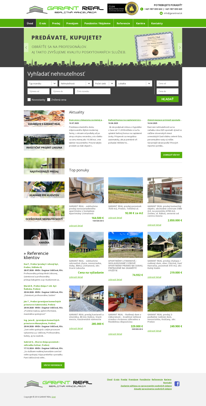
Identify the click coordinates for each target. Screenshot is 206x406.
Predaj (56, 23)
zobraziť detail (76, 225)
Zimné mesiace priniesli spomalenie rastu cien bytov (164, 120)
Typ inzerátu (35, 83)
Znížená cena (58, 99)
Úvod (30, 23)
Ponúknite (145, 379)
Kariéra (140, 23)
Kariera (167, 379)
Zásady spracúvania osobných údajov (153, 388)
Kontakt (167, 382)
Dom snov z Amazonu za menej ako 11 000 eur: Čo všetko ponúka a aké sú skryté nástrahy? (86, 120)
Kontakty (157, 23)
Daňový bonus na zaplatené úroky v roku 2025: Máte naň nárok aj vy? (125, 120)
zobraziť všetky (171, 155)
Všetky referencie (53, 365)
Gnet (54, 397)
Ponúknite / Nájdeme (97, 23)
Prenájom (72, 23)
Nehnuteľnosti (68, 83)
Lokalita (122, 83)
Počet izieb (100, 83)
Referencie (123, 23)
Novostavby (38, 99)
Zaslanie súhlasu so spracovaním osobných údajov (146, 385)
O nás (42, 23)
